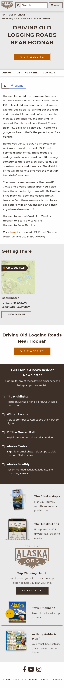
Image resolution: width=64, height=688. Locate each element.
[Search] (18, 5)
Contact (49, 73)
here (13, 232)
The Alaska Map (46, 496)
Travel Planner (43, 608)
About (6, 73)
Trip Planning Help (31, 573)
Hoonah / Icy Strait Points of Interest (25, 19)
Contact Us (32, 591)
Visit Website (32, 57)
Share (18, 86)
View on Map (16, 314)
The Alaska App (46, 524)
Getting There (27, 73)
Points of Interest (13, 15)
